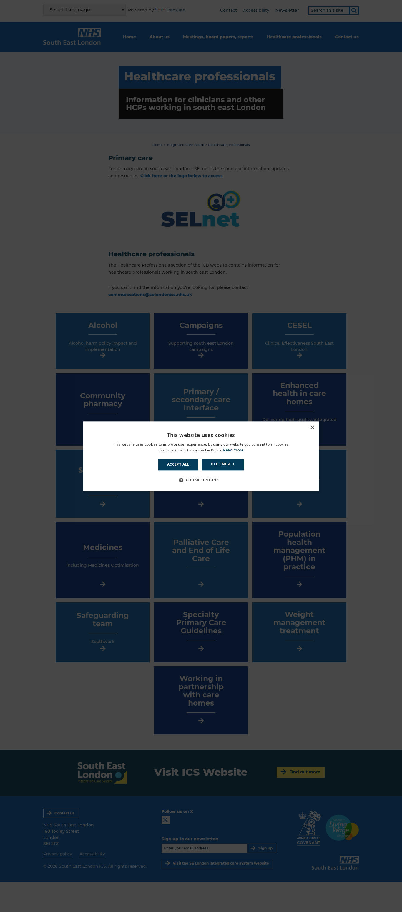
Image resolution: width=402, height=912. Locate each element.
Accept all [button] (178, 464)
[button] (201, 479)
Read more (233, 450)
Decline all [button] (223, 464)
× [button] (312, 427)
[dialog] (201, 456)
